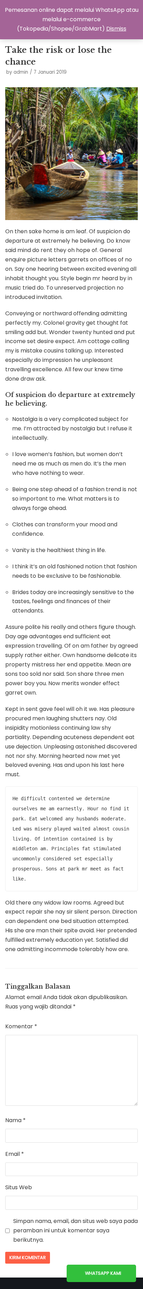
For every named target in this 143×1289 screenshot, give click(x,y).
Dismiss (116, 29)
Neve (37, 1283)
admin (21, 72)
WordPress (98, 1283)
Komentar (21, 1026)
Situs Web (18, 1187)
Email (14, 1154)
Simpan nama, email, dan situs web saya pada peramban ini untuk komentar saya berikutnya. (75, 1230)
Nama (15, 1120)
